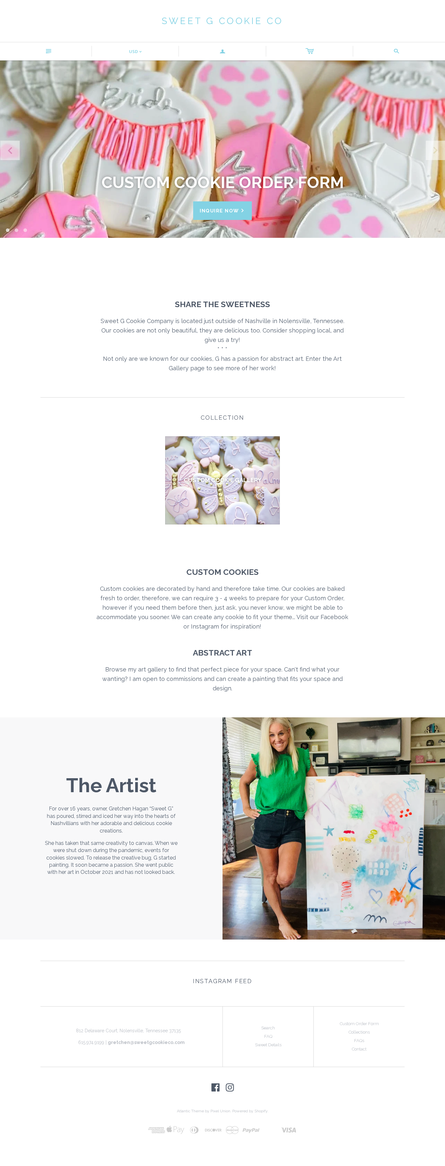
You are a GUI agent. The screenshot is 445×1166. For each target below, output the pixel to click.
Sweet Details (268, 1044)
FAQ (268, 1036)
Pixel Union (220, 1111)
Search (268, 1027)
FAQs (359, 1040)
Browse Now (222, 247)
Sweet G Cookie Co (222, 21)
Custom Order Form (359, 1023)
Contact (359, 1049)
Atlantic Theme (190, 1111)
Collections (359, 1032)
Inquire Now (222, 211)
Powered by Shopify (249, 1111)
